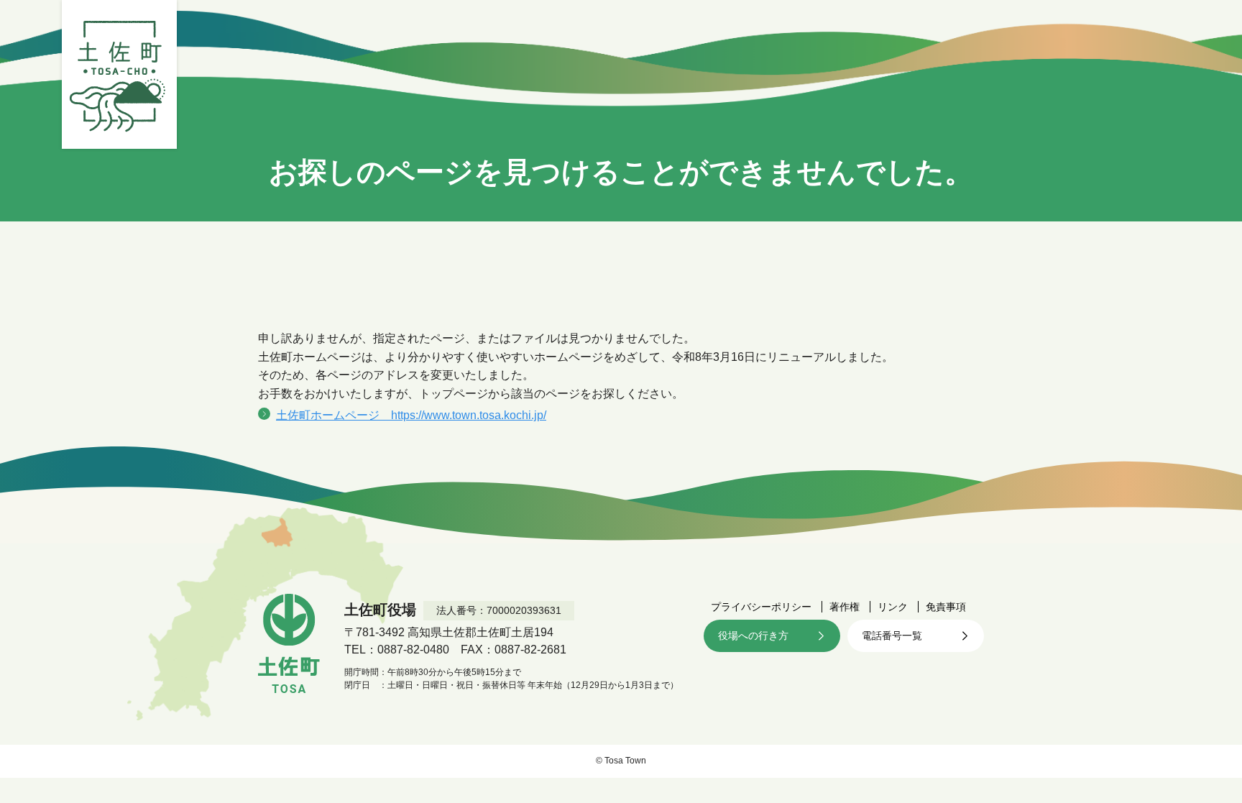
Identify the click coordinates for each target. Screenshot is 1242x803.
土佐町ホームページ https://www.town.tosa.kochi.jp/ (411, 415)
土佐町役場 (119, 74)
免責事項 (946, 606)
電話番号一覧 (892, 635)
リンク (893, 606)
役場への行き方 (753, 635)
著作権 (844, 606)
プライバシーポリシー (761, 606)
